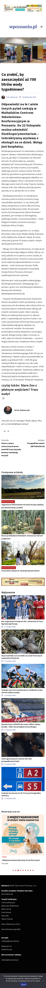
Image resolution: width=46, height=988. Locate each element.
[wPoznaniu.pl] (23, 26)
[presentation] (3, 843)
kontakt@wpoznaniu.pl (18, 424)
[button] (13, 870)
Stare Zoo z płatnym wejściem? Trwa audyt (19, 389)
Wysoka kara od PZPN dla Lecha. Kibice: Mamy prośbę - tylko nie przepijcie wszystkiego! (20, 725)
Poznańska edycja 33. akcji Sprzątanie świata (20, 570)
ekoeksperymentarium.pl (13, 293)
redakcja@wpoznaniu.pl (10, 941)
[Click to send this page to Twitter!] (8, 431)
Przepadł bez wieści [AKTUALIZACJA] (36, 443)
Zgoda (23, 984)
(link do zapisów (17, 363)
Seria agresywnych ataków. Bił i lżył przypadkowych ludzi (16, 760)
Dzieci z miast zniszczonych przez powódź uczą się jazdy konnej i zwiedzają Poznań (11, 448)
